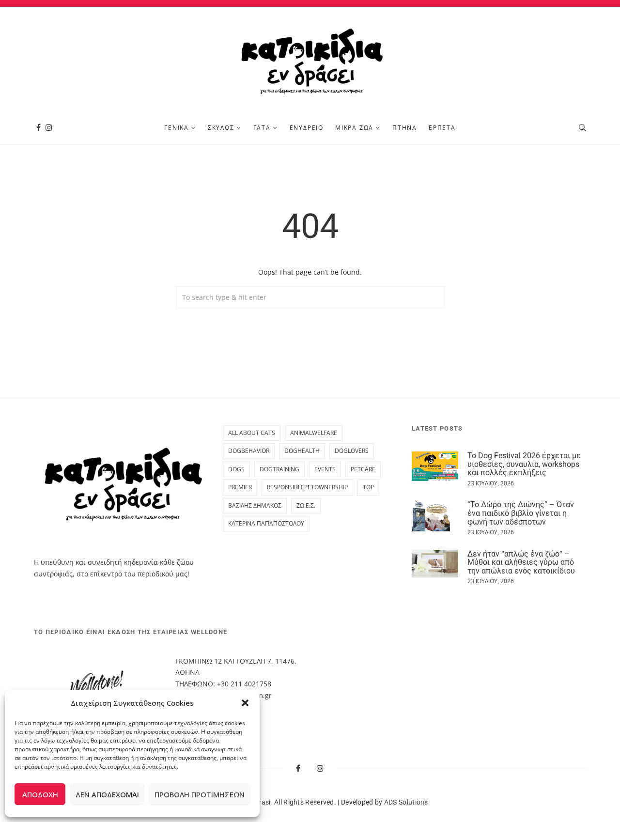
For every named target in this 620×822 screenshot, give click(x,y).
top (368, 487)
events (325, 469)
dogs (236, 469)
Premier (240, 487)
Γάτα (262, 128)
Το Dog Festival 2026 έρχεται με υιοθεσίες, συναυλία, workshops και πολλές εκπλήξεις (524, 464)
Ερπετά (442, 128)
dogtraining (279, 469)
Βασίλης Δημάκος (254, 505)
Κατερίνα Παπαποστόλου (266, 523)
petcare (363, 469)
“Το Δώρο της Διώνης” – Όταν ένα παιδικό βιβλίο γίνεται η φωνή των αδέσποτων (520, 513)
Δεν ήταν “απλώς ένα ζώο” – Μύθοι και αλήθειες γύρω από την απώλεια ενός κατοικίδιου (521, 562)
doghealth (302, 451)
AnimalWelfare (313, 433)
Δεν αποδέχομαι (107, 794)
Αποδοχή (40, 794)
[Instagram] (49, 127)
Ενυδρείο (307, 128)
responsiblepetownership (307, 487)
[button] (245, 703)
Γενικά (176, 128)
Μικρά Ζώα (354, 128)
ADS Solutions (406, 802)
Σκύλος (221, 128)
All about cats (251, 433)
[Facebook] (38, 127)
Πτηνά (404, 128)
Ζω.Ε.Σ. (305, 505)
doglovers (352, 451)
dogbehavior (248, 451)
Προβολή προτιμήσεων (200, 794)
